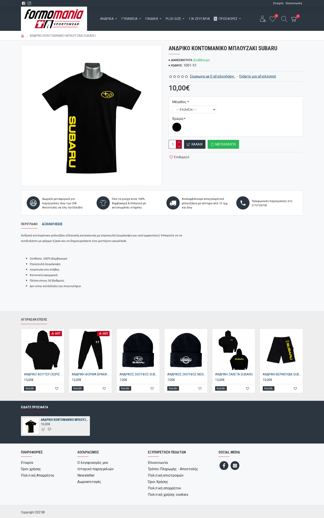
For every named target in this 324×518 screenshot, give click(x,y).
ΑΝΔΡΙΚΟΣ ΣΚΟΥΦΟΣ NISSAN (186, 374)
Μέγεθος (179, 102)
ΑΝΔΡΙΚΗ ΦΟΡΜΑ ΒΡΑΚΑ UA (91, 374)
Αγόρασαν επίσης (34, 319)
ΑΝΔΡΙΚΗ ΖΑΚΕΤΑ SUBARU (234, 374)
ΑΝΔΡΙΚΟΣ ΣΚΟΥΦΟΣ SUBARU (138, 374)
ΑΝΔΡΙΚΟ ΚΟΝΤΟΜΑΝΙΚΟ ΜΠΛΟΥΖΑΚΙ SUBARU (64, 419)
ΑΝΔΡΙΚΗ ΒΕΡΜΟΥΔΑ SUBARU (282, 374)
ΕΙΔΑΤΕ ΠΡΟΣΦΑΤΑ (34, 407)
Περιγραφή (29, 224)
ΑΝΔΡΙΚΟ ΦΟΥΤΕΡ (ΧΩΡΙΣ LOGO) (43, 374)
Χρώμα (177, 119)
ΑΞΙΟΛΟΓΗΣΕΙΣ (52, 224)
